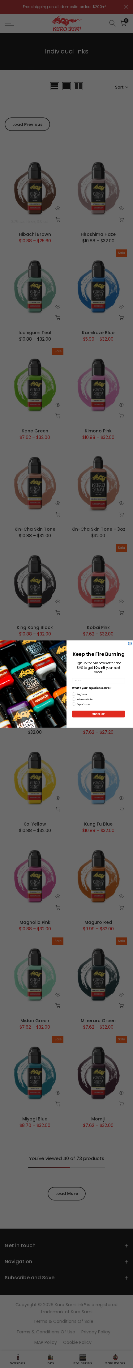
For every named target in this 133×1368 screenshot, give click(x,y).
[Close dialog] (130, 643)
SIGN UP (98, 714)
